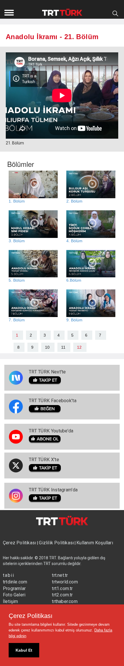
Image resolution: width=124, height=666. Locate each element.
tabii (8, 575)
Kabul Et (24, 650)
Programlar (14, 588)
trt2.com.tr (62, 595)
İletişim (10, 601)
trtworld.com (65, 582)
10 (47, 347)
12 (79, 347)
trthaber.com (64, 601)
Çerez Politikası (20, 542)
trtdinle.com (15, 582)
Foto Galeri (14, 595)
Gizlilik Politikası (56, 542)
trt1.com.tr (62, 588)
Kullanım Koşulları (94, 542)
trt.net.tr (60, 575)
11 (63, 347)
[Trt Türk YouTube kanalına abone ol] (51, 439)
